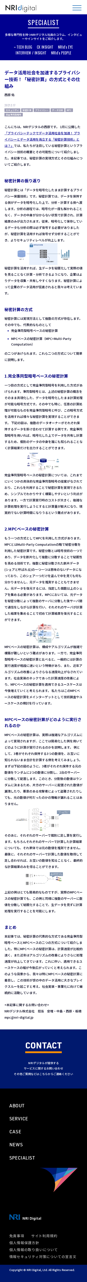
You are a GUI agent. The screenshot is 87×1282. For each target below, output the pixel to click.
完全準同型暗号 (13, 114)
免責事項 (16, 1235)
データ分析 (57, 110)
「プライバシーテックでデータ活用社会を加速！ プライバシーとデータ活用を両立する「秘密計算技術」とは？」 (42, 139)
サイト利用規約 (44, 1235)
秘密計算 (27, 110)
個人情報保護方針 (24, 1242)
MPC (69, 110)
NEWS (16, 1144)
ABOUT (17, 1105)
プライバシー (41, 110)
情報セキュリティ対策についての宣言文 (43, 1256)
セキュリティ (12, 110)
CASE (15, 1131)
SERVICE (18, 1118)
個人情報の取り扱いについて (33, 1249)
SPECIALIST (22, 1158)
